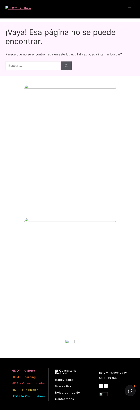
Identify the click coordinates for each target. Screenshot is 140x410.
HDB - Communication (29, 383)
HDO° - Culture (23, 370)
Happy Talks (64, 379)
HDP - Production (25, 389)
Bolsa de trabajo (67, 392)
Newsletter (63, 386)
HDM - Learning (24, 377)
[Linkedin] (101, 386)
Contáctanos (64, 398)
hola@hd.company (113, 372)
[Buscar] (66, 65)
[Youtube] (106, 386)
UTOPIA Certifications (29, 396)
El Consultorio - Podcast (67, 372)
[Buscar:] (33, 66)
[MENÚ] (130, 8)
